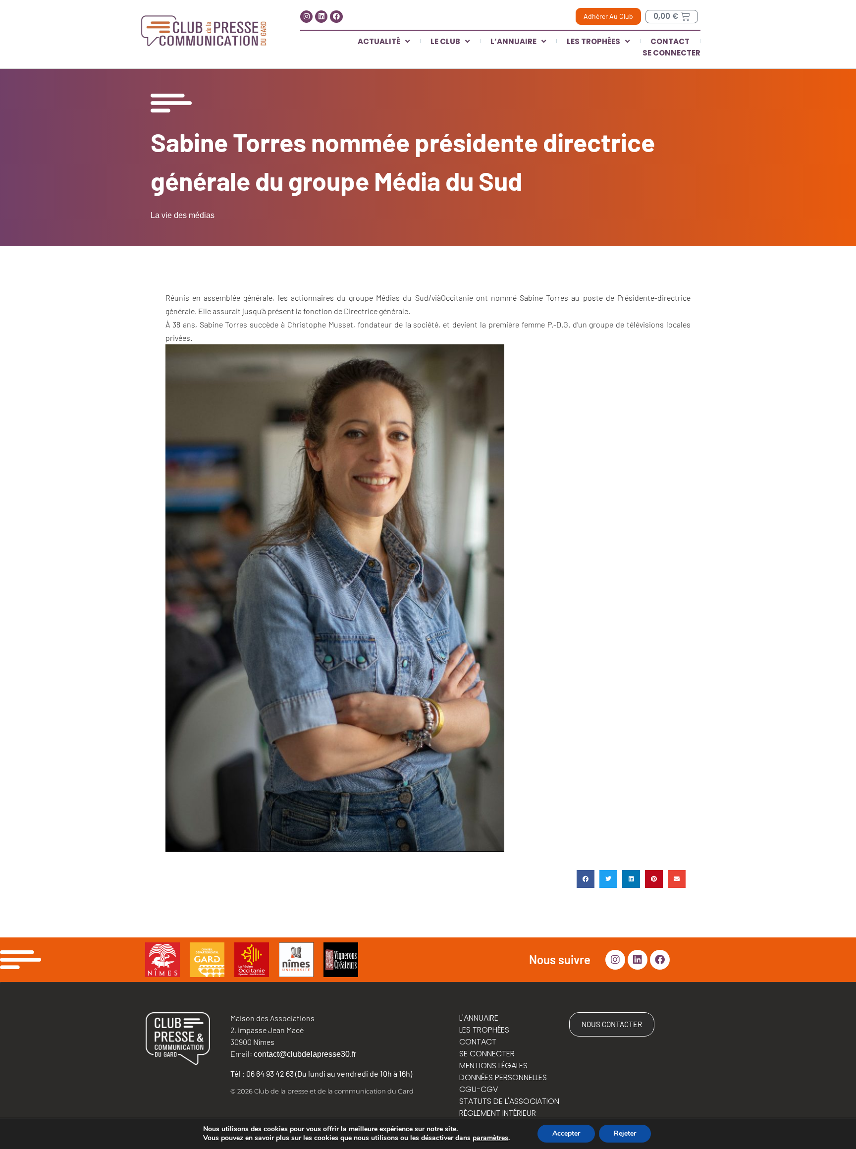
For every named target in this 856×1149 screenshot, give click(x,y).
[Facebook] (336, 16)
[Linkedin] (321, 16)
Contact (670, 41)
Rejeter (625, 1133)
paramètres (490, 1138)
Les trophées (593, 41)
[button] (585, 879)
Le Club (445, 41)
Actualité (379, 41)
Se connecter (671, 53)
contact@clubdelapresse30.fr (305, 1054)
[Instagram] (306, 16)
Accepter (566, 1133)
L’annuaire (513, 41)
